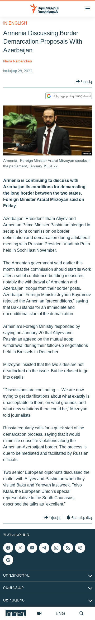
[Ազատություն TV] (39, 613)
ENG (60, 613)
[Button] (84, 81)
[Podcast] (80, 548)
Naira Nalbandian (17, 61)
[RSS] (68, 548)
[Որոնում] (81, 613)
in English (15, 22)
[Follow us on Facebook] (8, 548)
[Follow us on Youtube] (32, 548)
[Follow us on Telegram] (44, 548)
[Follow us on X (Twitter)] (20, 548)
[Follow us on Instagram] (56, 548)
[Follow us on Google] (8, 560)
